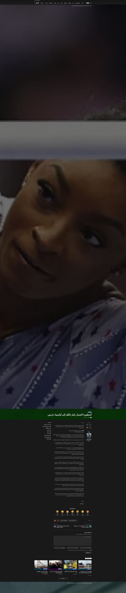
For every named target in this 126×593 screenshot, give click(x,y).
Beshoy (89, 417)
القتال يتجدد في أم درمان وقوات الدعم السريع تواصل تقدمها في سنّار (85, 572)
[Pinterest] (37, 1)
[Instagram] (36, 1)
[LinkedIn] (35, 1)
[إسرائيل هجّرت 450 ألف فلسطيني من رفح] (88, 435)
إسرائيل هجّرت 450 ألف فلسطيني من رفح (88, 439)
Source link (82, 503)
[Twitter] (38, 1)
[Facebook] (39, 1)
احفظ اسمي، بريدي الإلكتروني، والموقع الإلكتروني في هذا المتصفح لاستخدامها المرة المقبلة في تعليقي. (79, 550)
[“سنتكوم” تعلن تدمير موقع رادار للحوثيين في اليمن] (41, 565)
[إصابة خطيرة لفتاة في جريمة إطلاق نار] (70, 565)
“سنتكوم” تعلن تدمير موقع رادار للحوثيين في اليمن (42, 572)
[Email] (87, 427)
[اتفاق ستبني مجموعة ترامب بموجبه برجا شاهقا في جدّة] (55, 565)
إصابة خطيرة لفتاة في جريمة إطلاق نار (71, 572)
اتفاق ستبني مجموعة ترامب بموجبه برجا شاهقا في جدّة (56, 572)
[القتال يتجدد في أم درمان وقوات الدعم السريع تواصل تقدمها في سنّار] (85, 565)
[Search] (35, 3)
